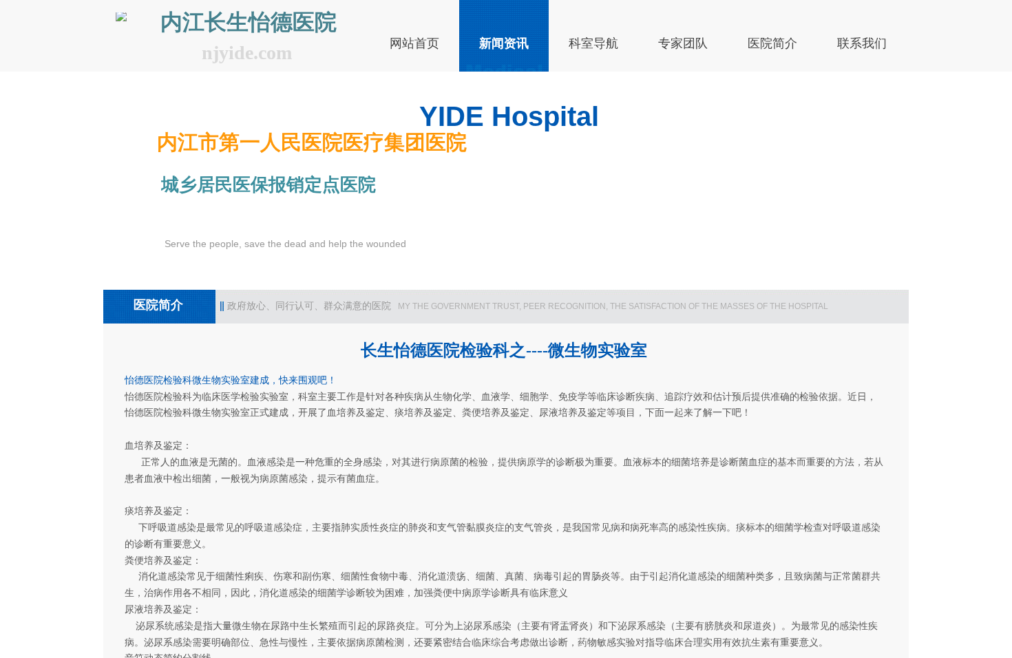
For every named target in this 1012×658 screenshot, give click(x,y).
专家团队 (683, 43)
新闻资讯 (504, 43)
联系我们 (862, 43)
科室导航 (593, 43)
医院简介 (772, 43)
